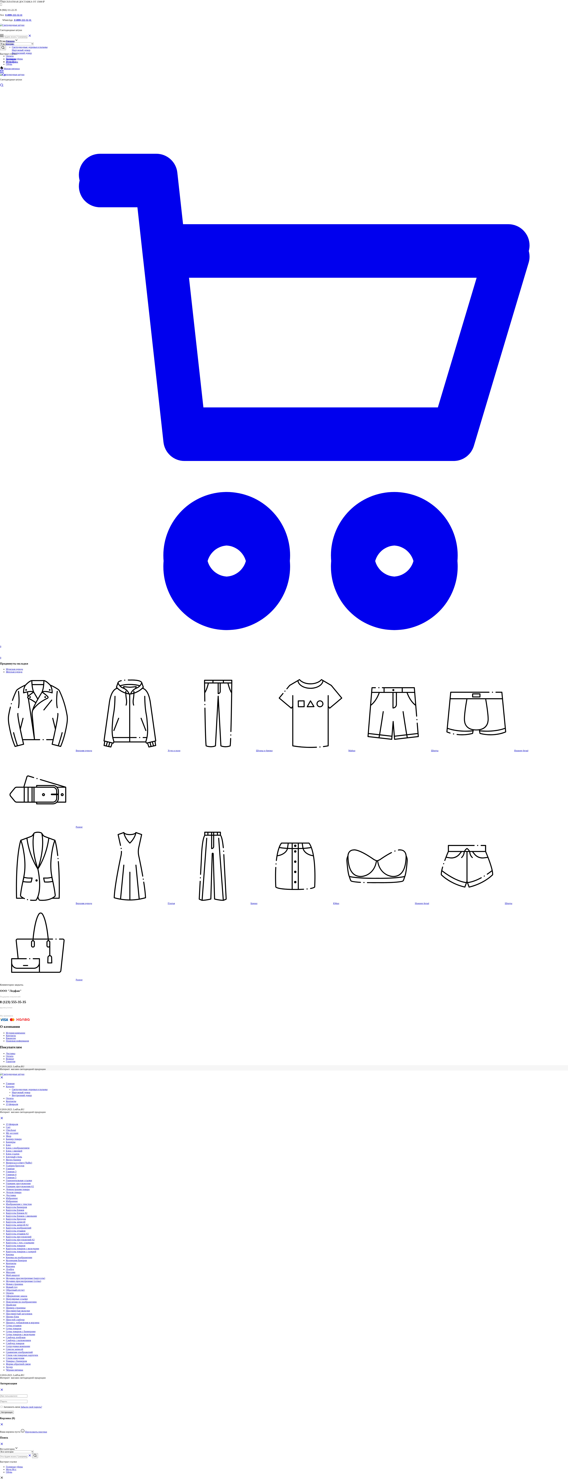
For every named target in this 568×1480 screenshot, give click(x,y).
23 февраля (12, 62)
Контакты (11, 59)
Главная (10, 41)
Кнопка (10, 1254)
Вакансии (11, 1038)
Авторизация (7, 1412)
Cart (8, 1127)
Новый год (11, 1287)
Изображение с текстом (19, 1204)
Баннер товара (14, 1139)
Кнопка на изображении (19, 1257)
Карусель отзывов (15, 1230)
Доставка (10, 1053)
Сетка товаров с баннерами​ (21, 1331)
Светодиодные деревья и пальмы (29, 47)
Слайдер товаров (15, 1343)
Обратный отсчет (15, 1290)
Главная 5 (11, 1177)
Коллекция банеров (16, 1260)
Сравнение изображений (19, 1352)
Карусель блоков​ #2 (16, 1213)
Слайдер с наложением (18, 1340)
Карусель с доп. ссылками (20, 1242)
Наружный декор (21, 50)
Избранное (12, 1198)
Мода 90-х (11, 1469)
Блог (8, 1145)
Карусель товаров (15, 1245)
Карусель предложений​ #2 (20, 1239)
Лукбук (10, 1269)
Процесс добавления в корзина (22, 1322)
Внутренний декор (22, 53)
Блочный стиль (14, 1156)
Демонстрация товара (18, 1189)
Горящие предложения (18, 1183)
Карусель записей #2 (17, 1224)
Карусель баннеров (16, 1207)
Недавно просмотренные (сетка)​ (23, 1281)
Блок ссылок (12, 1153)
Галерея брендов (15, 1165)
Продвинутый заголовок (19, 1313)
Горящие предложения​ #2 (20, 1186)
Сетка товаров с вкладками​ (20, 1334)
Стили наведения (15, 1358)
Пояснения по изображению (21, 1301)
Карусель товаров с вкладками (22, 1248)
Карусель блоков (15, 1210)
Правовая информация (17, 1041)
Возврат (10, 1059)
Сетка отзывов (13, 1325)
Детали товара (13, 1192)
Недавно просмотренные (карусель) (25, 1278)
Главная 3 (11, 1171)
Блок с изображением (17, 1147)
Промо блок (12, 1316)
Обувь (9, 64)
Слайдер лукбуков (15, 1337)
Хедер (9, 1367)
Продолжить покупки (36, 1432)
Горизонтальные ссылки (19, 1180)
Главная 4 (11, 1174)
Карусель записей (15, 1222)
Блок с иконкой (14, 1150)
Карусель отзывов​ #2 (17, 1233)
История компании (15, 1033)
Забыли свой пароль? (31, 1407)
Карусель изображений (18, 1227)
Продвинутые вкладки (18, 1310)
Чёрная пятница (12, 68)
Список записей (14, 1349)
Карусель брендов (16, 1219)
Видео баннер (13, 1159)
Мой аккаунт (13, 1275)
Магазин (10, 1272)
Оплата (10, 56)
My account (12, 1133)
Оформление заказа (16, 1296)
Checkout (11, 1130)
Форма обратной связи (18, 1364)
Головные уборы (14, 1466)
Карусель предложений (18, 1236)
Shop (8, 1136)
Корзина (10, 1266)
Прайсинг (11, 1304)
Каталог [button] (10, 44)
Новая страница (14, 1284)
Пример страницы (15, 1307)
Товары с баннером (16, 1361)
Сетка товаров (13, 1328)
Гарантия (10, 1061)
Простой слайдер (15, 1319)
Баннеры (10, 1142)
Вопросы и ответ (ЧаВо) (19, 1162)
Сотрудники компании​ (18, 1346)
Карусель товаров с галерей (21, 1251)
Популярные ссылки (17, 1298)
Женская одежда (14, 672)
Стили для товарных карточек (22, 1355)
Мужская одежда (14, 669)
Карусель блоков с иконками (21, 1216)
